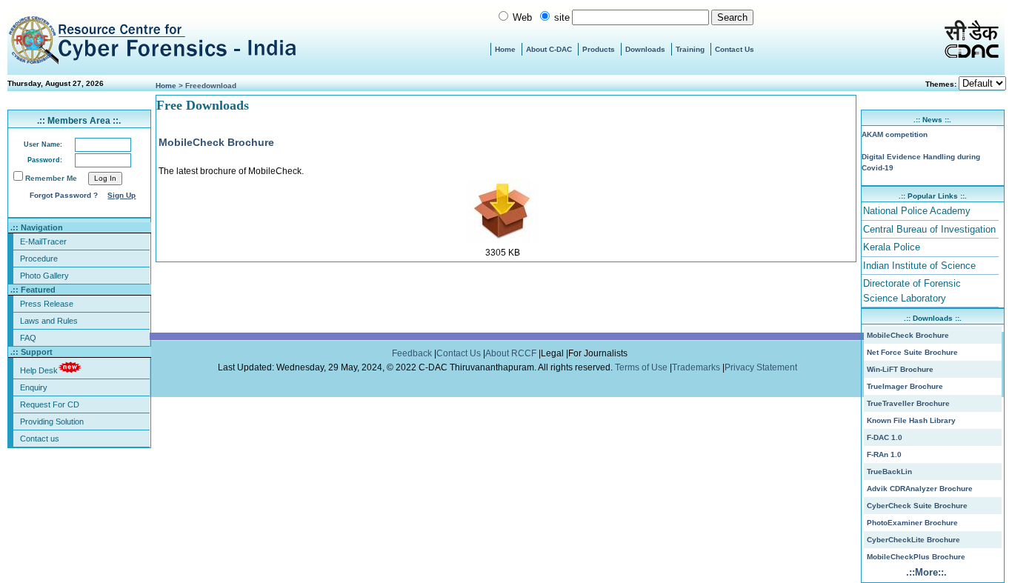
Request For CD (49, 404)
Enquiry (33, 387)
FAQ (28, 337)
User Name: (43, 144)
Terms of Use (642, 367)
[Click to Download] (503, 240)
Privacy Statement (762, 367)
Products (598, 49)
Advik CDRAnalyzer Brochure (920, 488)
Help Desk (39, 370)
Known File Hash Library (911, 420)
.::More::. (926, 572)
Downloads (645, 49)
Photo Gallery (44, 275)
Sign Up (121, 195)
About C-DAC (549, 49)
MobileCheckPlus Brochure (916, 557)
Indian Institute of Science (919, 265)
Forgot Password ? (64, 195)
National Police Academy (917, 210)
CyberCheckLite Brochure (913, 540)
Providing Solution (52, 421)
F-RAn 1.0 (884, 454)
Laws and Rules (49, 320)
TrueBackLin (889, 471)
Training (690, 49)
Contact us (39, 438)
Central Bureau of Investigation (929, 229)
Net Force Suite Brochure (912, 352)
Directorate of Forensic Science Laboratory (912, 291)
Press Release (46, 303)
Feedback (413, 353)
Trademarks (697, 367)
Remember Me (51, 178)
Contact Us (734, 49)
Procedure (39, 258)
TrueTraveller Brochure (908, 403)
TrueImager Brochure (905, 386)
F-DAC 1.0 (884, 437)
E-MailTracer (43, 241)
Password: (44, 160)
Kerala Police (891, 247)
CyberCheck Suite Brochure (917, 506)
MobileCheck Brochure (216, 142)
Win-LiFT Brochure (900, 369)
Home (505, 49)
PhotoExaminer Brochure (912, 523)
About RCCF (510, 353)
